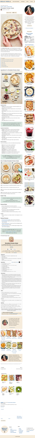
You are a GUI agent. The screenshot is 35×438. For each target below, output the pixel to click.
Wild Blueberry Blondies (11, 383)
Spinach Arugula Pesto (18, 394)
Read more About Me (12, 327)
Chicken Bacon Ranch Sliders (6, 219)
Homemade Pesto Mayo (5, 225)
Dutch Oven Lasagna (19, 368)
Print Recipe (14, 12)
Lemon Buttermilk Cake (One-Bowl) (29, 179)
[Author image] (1, 9)
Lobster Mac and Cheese (29, 70)
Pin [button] (11, 249)
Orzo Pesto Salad (4, 382)
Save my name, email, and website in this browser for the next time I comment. (19, 417)
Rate (15, 249)
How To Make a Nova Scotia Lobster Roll (29, 57)
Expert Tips (3, 62)
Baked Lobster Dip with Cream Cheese (29, 84)
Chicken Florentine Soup (5, 223)
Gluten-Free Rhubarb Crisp (29, 166)
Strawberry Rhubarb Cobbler (29, 111)
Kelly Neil (2, 6)
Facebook (10, 231)
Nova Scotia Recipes (16, 1)
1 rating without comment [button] (11, 402)
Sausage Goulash (3, 368)
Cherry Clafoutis (18, 382)
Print (9, 249)
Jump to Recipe (9, 12)
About (27, 1)
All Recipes (23, 1)
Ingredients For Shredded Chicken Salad (8, 59)
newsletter (28, 431)
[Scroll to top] (33, 435)
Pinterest (14, 231)
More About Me (29, 25)
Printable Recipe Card (5, 66)
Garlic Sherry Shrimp (3, 394)
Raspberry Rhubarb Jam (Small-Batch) (29, 138)
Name (2, 418)
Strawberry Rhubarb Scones (29, 124)
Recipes (5, 6)
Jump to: (3, 58)
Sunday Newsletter (13, 432)
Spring (1, 5)
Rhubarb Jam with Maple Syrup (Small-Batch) (29, 152)
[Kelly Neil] (5, 1)
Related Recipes (4, 65)
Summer (3, 5)
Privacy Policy (21, 430)
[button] (21, 290)
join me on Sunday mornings (14, 313)
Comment (2, 409)
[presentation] (29, 51)
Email (9, 418)
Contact (31, 1)
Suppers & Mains (6, 5)
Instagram (7, 231)
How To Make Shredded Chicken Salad (7, 61)
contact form (31, 430)
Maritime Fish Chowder (29, 97)
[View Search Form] (34, 1)
